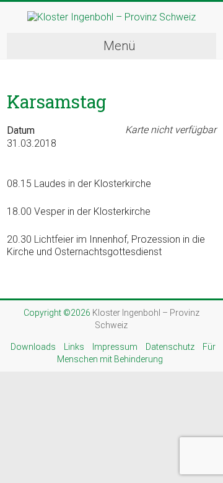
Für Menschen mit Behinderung (136, 353)
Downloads (33, 347)
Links (74, 347)
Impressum (115, 347)
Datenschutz (170, 347)
